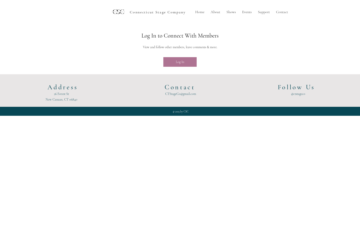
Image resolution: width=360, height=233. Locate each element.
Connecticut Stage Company (158, 12)
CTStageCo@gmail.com (180, 94)
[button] (215, 12)
